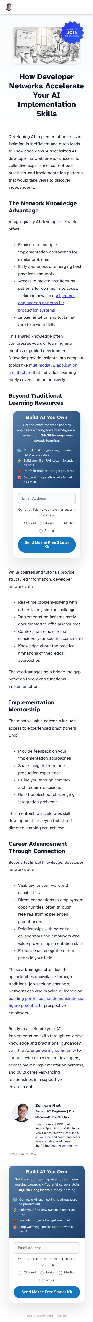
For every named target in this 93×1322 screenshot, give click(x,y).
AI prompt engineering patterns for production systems (46, 303)
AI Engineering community (59, 1145)
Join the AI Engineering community (42, 1050)
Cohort (62, 1316)
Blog (29, 1316)
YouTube (45, 1137)
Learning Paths (45, 1316)
